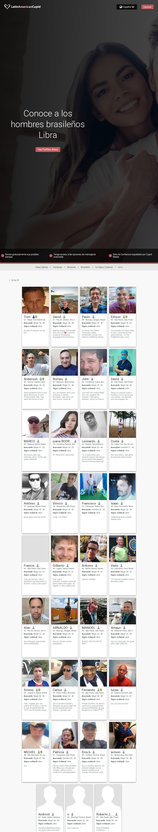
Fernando (88, 690)
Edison (116, 317)
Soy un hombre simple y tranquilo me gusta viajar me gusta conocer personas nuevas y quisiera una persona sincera (64, 707)
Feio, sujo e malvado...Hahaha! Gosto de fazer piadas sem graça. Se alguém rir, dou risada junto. (64, 582)
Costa (115, 441)
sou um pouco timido (119, 704)
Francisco (89, 503)
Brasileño (85, 267)
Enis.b (86, 752)
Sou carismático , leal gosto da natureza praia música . (122, 456)
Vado (114, 565)
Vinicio (58, 503)
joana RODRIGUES (62, 441)
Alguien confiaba (88, 579)
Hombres (57, 267)
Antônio (29, 503)
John (85, 379)
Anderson (30, 379)
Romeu (58, 379)
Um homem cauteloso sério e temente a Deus (122, 580)
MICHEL (30, 752)
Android (44, 814)
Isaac (114, 503)
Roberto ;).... (104, 814)
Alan (27, 628)
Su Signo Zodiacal (104, 267)
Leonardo (88, 441)
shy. (25, 766)
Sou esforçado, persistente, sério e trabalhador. (35, 642)
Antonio (87, 565)
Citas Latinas (41, 267)
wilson (115, 752)
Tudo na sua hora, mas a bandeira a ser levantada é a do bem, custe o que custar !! (35, 581)
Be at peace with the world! (35, 517)
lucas (114, 690)
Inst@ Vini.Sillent (60, 517)
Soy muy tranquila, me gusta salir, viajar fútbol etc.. (122, 642)
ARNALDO (60, 628)
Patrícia (58, 752)
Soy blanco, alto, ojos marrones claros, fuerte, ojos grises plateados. (35, 457)
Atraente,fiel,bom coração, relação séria (121, 518)
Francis (29, 565)
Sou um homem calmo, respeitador (62, 642)
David (57, 317)
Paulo (86, 317)
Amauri (116, 628)
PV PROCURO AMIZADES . (64, 455)
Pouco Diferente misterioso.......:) (102, 829)
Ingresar (147, 7)
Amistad (71, 267)
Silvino (29, 690)
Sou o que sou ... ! (74, 828)
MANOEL (88, 628)
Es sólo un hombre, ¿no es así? (34, 332)
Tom (27, 317)
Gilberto (58, 565)
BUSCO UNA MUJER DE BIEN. (92, 642)
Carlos (57, 690)
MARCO (29, 441)
